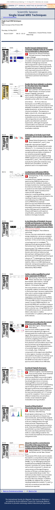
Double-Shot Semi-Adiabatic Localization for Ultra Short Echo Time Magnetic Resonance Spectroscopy (38, 86)
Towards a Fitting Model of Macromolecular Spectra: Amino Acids (38, 407)
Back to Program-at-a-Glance (13, 491)
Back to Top (33, 491)
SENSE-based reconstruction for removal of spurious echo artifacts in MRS (38, 323)
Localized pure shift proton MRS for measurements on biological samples (37, 173)
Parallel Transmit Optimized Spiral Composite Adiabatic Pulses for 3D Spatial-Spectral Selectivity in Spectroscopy (39, 50)
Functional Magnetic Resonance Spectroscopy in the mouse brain (36, 369)
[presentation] (34, 102)
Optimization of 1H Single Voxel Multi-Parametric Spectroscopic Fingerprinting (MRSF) (38, 137)
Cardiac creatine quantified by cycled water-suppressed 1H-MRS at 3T (37, 275)
